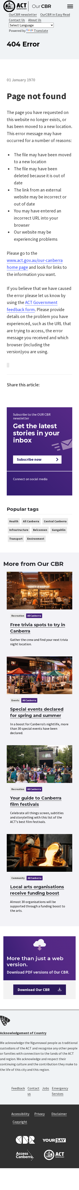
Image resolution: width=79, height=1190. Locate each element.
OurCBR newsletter (23, 14)
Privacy (39, 1114)
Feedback (18, 1088)
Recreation (17, 615)
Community (18, 878)
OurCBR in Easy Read (55, 14)
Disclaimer (59, 1114)
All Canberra (31, 521)
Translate (41, 30)
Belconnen (40, 530)
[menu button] (70, 6)
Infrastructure (18, 530)
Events (15, 700)
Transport (16, 539)
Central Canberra (55, 521)
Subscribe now (29, 459)
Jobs (45, 1088)
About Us (34, 20)
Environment (35, 539)
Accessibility (20, 1114)
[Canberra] (25, 1140)
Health (13, 521)
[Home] (29, 6)
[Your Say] (54, 1140)
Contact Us (17, 20)
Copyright (20, 1122)
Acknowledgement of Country (23, 1033)
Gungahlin (59, 530)
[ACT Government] (54, 1155)
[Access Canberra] (25, 1155)
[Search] (62, 6)
